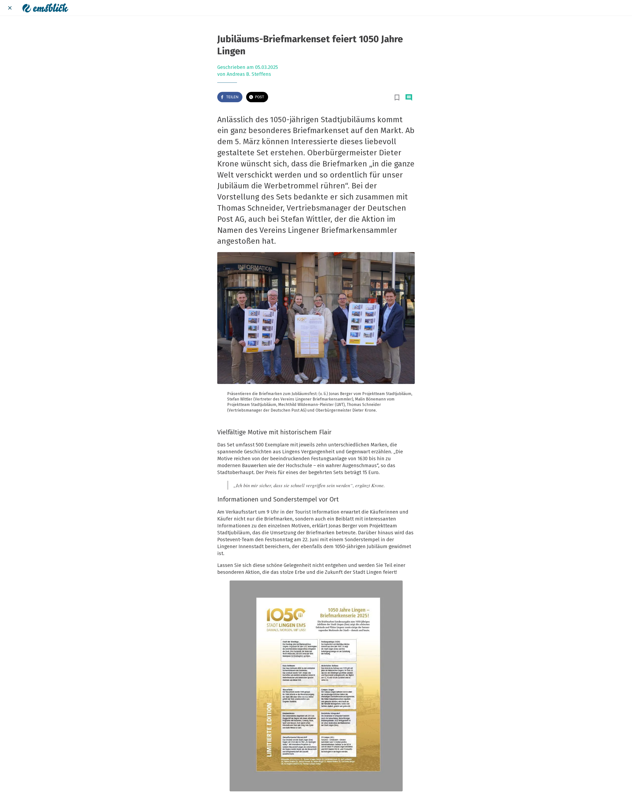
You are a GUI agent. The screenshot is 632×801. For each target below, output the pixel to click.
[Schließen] (10, 8)
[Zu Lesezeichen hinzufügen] (397, 97)
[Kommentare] (409, 97)
